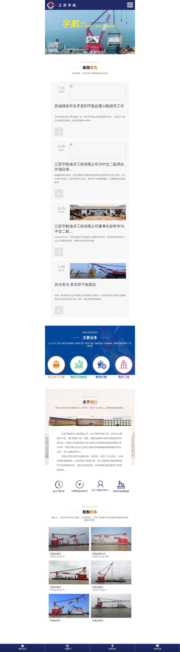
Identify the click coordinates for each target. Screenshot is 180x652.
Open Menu (130, 5)
